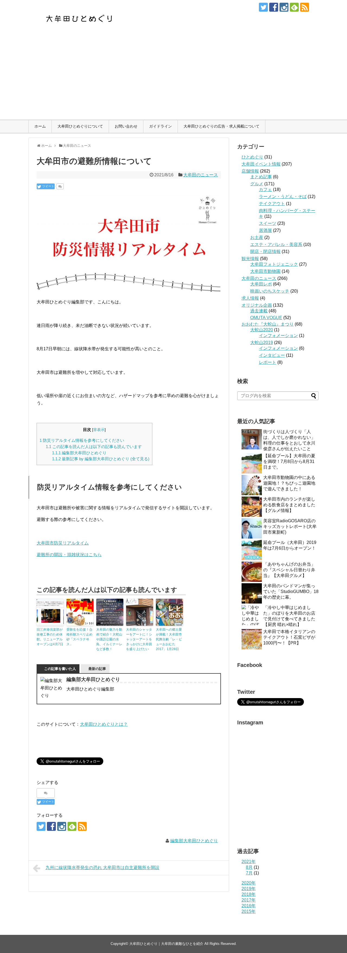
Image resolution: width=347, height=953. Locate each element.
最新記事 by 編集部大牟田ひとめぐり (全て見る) (100, 458)
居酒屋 (265, 230)
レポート (267, 362)
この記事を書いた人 (60, 669)
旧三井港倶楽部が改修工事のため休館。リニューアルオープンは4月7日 (50, 637)
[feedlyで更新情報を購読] (294, 7)
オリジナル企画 (257, 305)
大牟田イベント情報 (261, 164)
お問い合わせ (126, 126)
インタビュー (272, 355)
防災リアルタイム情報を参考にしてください (82, 440)
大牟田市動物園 (265, 271)
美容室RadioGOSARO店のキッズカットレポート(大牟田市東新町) (290, 526)
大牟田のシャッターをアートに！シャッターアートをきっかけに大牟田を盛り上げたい (139, 639)
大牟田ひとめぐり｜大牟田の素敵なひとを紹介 (166, 944)
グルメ (256, 183)
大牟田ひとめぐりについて (80, 126)
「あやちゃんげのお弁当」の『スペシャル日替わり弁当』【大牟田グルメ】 (289, 570)
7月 (249, 873)
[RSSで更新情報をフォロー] (304, 7)
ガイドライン (160, 126)
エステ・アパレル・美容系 (276, 244)
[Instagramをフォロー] (283, 7)
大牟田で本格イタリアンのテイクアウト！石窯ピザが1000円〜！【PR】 (289, 637)
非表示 (99, 430)
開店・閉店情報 (265, 251)
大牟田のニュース (200, 175)
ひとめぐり (252, 157)
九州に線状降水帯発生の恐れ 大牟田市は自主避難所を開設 (102, 867)
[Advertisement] (173, 79)
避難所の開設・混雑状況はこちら (69, 554)
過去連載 (259, 311)
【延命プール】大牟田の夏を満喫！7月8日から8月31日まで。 (289, 461)
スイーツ (267, 223)
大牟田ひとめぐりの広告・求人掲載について (221, 126)
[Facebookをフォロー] (273, 7)
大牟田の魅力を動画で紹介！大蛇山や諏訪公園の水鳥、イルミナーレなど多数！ (109, 639)
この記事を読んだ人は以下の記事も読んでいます (94, 446)
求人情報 (250, 298)
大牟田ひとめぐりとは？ (104, 724)
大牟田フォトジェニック (274, 264)
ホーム (40, 126)
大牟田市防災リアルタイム (63, 543)
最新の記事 (97, 669)
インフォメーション (278, 335)
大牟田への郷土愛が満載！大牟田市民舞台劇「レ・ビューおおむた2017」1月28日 (169, 639)
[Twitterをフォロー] (263, 7)
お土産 (256, 237)
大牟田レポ (261, 284)
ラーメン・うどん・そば (283, 196)
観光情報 (250, 258)
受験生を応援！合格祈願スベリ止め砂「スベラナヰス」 (79, 637)
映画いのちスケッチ (269, 291)
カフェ (265, 189)
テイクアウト (272, 203)
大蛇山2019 (261, 342)
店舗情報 (250, 171)
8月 (249, 867)
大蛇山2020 (261, 330)
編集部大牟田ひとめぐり (79, 452)
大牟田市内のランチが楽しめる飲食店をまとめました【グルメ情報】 (289, 505)
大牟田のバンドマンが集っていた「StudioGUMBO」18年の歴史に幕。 (291, 591)
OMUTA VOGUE (266, 317)
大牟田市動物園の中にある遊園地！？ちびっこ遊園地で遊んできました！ (289, 483)
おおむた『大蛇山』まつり (268, 324)
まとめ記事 (261, 176)
